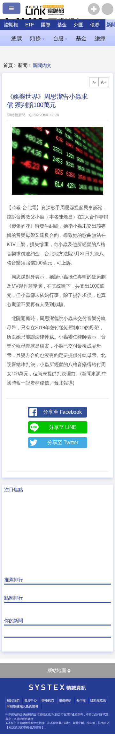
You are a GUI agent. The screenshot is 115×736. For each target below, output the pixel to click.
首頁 (8, 65)
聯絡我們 (48, 700)
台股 (60, 38)
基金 (62, 24)
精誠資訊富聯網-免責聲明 (25, 727)
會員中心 (30, 700)
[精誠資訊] (57, 688)
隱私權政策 (98, 700)
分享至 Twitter (62, 442)
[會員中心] (107, 9)
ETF (29, 24)
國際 (45, 24)
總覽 (16, 38)
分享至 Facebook (62, 412)
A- (94, 82)
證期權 (11, 24)
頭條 (37, 38)
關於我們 (13, 700)
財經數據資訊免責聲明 (22, 706)
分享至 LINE (62, 427)
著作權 (80, 700)
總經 (102, 38)
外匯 (78, 24)
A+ (103, 82)
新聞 (22, 65)
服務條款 (65, 700)
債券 (95, 24)
